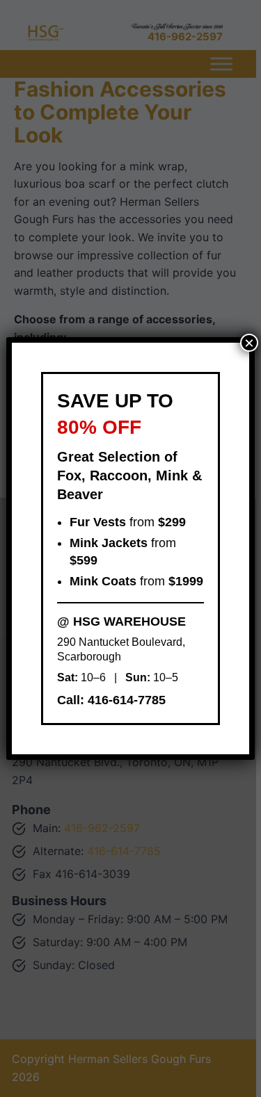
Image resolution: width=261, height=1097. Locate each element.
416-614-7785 (127, 700)
